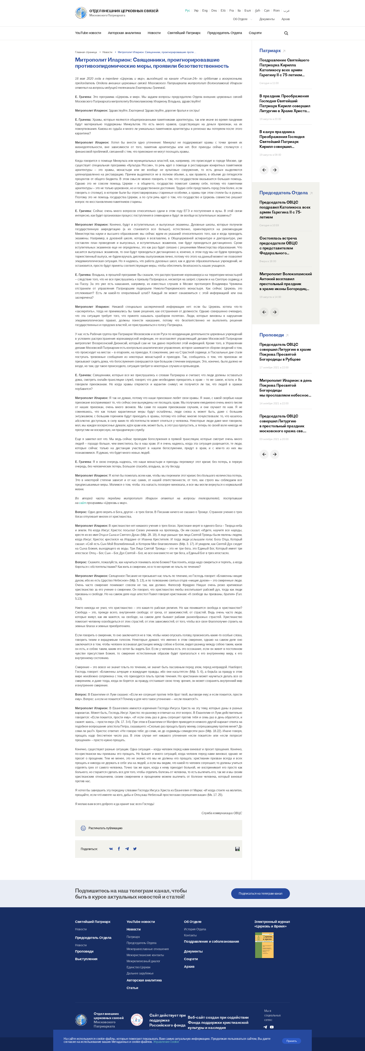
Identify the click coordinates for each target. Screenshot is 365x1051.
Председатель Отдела (225, 33)
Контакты (190, 935)
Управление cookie (166, 1041)
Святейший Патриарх (184, 33)
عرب (286, 10)
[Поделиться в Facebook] (119, 849)
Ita (239, 10)
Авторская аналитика (125, 33)
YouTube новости (88, 33)
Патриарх (133, 936)
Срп (267, 10)
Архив (286, 19)
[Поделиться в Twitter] (135, 849)
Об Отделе (240, 19)
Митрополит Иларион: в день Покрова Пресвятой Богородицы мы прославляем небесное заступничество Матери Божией (285, 388)
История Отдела (195, 929)
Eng (205, 10)
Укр (196, 10)
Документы (267, 19)
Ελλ (223, 10)
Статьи (132, 988)
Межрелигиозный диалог (143, 961)
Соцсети (255, 33)
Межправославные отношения (148, 949)
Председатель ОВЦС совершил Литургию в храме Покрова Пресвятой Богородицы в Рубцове (285, 352)
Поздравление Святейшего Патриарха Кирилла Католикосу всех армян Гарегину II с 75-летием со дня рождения (284, 67)
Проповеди (84, 951)
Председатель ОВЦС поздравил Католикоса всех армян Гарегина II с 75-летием (284, 209)
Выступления (86, 959)
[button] (264, 170)
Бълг (247, 10)
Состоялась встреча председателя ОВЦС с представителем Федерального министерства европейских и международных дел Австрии (284, 245)
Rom (276, 10)
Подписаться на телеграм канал (260, 893)
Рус (187, 10)
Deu (214, 10)
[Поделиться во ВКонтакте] (111, 849)
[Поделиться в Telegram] (127, 849)
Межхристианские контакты (145, 955)
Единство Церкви (138, 967)
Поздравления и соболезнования (211, 941)
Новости (154, 33)
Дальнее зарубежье (140, 973)
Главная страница (86, 52)
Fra (231, 10)
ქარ (257, 10)
